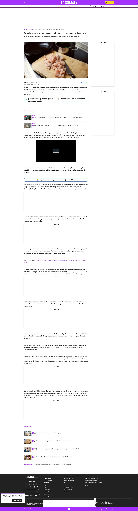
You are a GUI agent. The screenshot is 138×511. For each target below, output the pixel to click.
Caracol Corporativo (48, 494)
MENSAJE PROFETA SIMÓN (85, 6)
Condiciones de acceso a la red (91, 478)
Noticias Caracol (47, 478)
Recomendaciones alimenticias (43, 464)
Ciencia (34, 431)
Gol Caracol (46, 482)
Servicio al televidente (68, 478)
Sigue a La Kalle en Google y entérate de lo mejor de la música (57, 180)
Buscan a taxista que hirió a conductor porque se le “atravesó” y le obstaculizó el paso (56, 125)
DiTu (45, 487)
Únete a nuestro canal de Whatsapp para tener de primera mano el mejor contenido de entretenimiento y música (40, 99)
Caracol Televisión (48, 480)
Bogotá (33, 123)
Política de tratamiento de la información (93, 482)
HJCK (45, 485)
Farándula (34, 447)
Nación (33, 115)
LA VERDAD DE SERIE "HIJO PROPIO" (60, 6)
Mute (101, 509)
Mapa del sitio (67, 491)
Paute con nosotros (68, 489)
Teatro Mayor (47, 491)
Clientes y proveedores (68, 487)
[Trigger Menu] (25, 2)
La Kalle (25, 29)
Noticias (31, 29)
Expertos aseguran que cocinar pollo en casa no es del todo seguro (49, 29)
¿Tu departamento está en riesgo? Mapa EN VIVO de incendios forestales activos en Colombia (58, 117)
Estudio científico (67, 464)
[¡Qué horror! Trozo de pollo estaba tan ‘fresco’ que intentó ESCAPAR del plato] (27, 457)
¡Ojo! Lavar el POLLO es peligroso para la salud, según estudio (50, 433)
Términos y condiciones (90, 485)
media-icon (69, 508)
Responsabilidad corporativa (91, 480)
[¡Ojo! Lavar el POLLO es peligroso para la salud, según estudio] (27, 433)
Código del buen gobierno (69, 484)
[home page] (69, 2)
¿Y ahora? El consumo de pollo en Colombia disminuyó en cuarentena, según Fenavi (55, 441)
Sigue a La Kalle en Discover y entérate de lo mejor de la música (73, 99)
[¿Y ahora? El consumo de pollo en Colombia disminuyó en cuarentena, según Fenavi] (27, 441)
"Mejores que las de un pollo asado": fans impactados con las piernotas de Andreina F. (56, 449)
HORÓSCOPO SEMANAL (46, 6)
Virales (33, 455)
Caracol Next (47, 496)
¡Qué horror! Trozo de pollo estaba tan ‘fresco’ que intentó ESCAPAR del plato (54, 457)
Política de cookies (89, 484)
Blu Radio (46, 484)
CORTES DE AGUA (74, 6)
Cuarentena (56, 464)
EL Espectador (47, 489)
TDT (64, 482)
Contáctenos (66, 485)
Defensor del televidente (69, 480)
